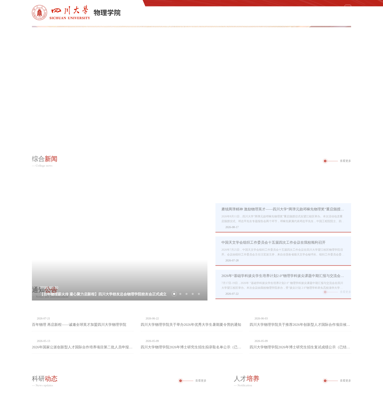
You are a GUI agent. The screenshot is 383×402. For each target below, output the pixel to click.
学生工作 (321, 17)
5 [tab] (199, 263)
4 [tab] (193, 263)
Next (348, 81)
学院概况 (187, 17)
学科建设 (210, 17)
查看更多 (345, 156)
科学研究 (277, 17)
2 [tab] (325, 127)
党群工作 (299, 17)
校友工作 (344, 17)
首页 (168, 17)
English (333, 8)
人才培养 (254, 17)
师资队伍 (232, 17)
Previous (35, 81)
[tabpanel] (191, 81)
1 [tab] (312, 127)
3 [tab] (338, 127)
